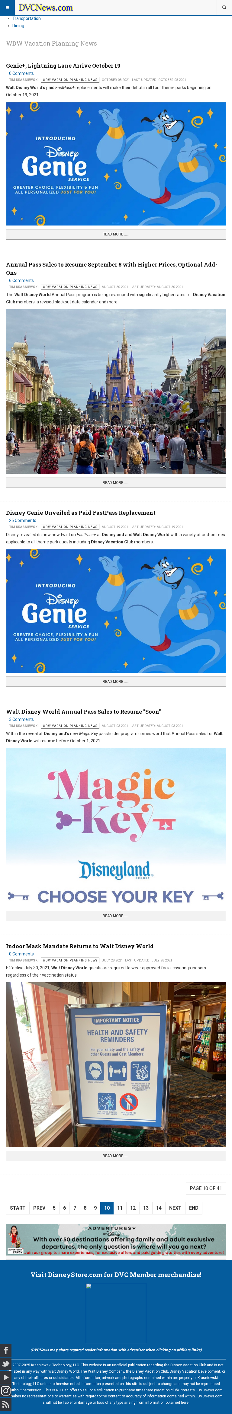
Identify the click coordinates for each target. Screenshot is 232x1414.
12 (133, 1208)
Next (175, 1208)
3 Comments (21, 719)
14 (159, 1208)
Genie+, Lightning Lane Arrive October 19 (63, 65)
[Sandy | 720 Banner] (116, 1240)
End (193, 1208)
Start (18, 1208)
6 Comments (21, 280)
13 (146, 1208)
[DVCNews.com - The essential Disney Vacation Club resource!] (46, 7)
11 (120, 1208)
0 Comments (21, 73)
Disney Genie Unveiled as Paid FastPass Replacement (81, 512)
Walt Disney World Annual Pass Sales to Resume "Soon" (83, 711)
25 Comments (22, 520)
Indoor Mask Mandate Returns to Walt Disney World (80, 946)
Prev (39, 1208)
